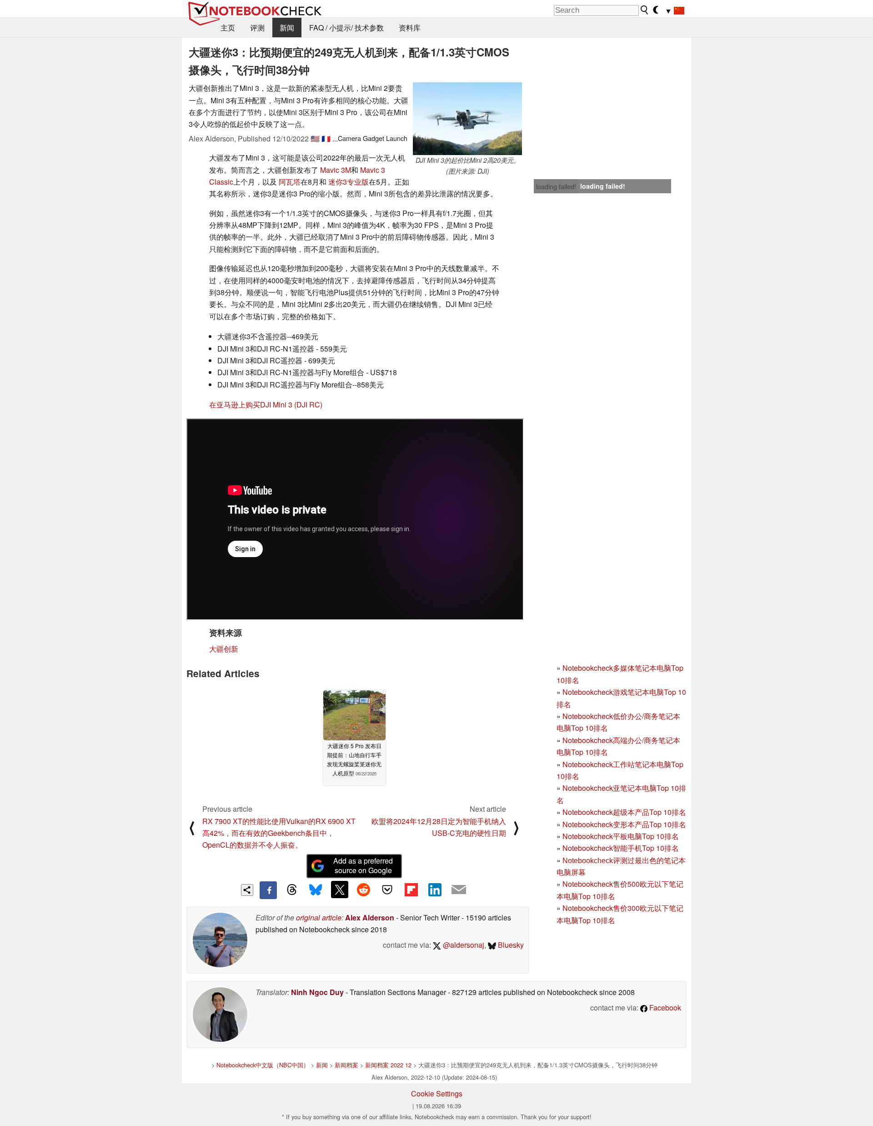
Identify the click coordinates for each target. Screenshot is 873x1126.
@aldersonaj (462, 945)
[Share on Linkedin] (434, 889)
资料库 (410, 27)
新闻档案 (346, 1065)
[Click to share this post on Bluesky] (315, 890)
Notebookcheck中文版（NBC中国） (262, 1065)
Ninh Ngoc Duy (317, 992)
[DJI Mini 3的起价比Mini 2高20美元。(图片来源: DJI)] (467, 118)
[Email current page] (458, 890)
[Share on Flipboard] (411, 889)
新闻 (287, 27)
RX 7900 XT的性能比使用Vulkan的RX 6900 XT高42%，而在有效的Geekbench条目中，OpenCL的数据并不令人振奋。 (279, 833)
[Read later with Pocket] (387, 889)
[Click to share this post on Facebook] (268, 890)
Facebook (664, 1007)
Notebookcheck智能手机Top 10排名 (620, 848)
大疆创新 (223, 648)
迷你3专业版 (348, 181)
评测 (257, 27)
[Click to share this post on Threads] (292, 890)
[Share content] (247, 890)
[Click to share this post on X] (339, 889)
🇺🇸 (315, 138)
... (335, 138)
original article (318, 917)
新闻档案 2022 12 (388, 1065)
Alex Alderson (369, 917)
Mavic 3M (335, 170)
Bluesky (510, 945)
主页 (228, 27)
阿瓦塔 (290, 181)
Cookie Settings (436, 1093)
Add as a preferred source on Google (363, 865)
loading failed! (556, 186)
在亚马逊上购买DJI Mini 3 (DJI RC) (265, 404)
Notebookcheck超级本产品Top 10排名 (624, 812)
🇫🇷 (326, 138)
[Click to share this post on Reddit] (363, 889)
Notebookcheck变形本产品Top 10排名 (624, 824)
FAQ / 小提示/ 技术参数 (346, 27)
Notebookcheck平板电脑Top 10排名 (620, 836)
